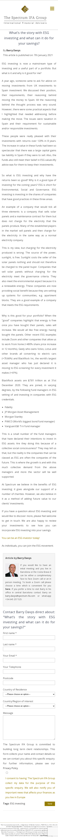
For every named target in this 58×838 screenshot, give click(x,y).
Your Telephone (12, 667)
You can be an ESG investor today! (20, 538)
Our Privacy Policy (46, 836)
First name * (10, 633)
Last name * (10, 644)
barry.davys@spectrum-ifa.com (20, 595)
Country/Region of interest (18, 701)
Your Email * (10, 655)
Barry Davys (13, 50)
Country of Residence (15, 689)
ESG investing (17, 803)
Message (8, 713)
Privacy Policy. (10, 768)
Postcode (8, 678)
